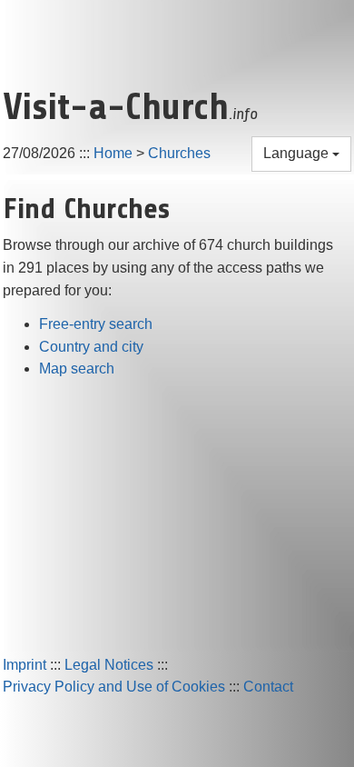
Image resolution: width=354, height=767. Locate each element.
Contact (268, 686)
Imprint (24, 664)
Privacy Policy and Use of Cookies (114, 686)
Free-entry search (95, 324)
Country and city (91, 346)
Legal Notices (108, 664)
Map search (76, 368)
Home (113, 153)
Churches (179, 153)
